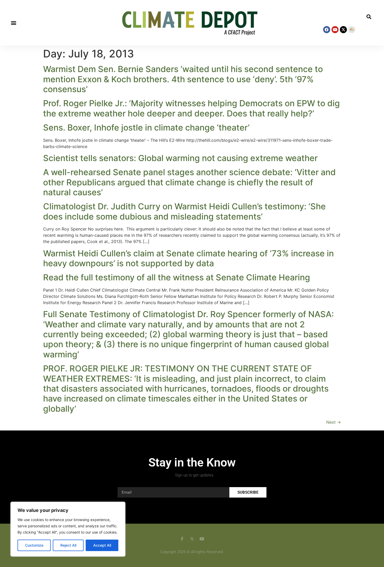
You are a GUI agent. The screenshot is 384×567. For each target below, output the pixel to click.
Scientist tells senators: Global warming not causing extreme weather (180, 158)
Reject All (68, 545)
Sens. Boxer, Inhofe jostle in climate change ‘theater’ (146, 127)
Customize (34, 545)
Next (333, 422)
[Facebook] (326, 29)
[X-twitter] (343, 29)
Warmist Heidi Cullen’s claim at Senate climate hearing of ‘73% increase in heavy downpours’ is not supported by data (188, 258)
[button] (13, 23)
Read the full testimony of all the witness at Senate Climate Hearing (176, 277)
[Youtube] (335, 29)
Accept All (102, 545)
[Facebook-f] (182, 539)
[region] (67, 529)
